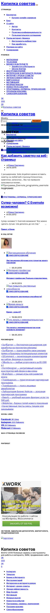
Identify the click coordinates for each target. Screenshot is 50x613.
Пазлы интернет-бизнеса (18, 38)
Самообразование (16, 93)
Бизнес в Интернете (17, 64)
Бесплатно (11, 15)
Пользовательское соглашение (26, 35)
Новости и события (17, 87)
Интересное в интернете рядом (23, 73)
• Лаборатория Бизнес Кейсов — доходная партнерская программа (23, 393)
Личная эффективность (19, 78)
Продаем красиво (16, 91)
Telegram (11, 62)
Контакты (16, 29)
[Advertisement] (21, 463)
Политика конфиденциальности (26, 32)
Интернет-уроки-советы (19, 75)
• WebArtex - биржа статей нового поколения (24, 403)
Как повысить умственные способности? (24, 296)
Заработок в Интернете (23, 66)
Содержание (12, 50)
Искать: (4, 118)
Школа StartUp (19, 69)
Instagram (12, 60)
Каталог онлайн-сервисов (24, 17)
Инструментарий (15, 71)
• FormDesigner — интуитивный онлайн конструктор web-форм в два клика (21, 369)
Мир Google (13, 80)
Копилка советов (18, 3)
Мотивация (12, 82)
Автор (15, 26)
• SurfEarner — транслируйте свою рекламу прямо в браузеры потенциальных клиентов (24, 352)
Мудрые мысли (14, 84)
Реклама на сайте (14, 47)
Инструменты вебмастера (24, 41)
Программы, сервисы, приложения (26, 89)
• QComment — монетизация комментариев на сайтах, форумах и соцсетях (24, 358)
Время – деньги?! (13, 312)
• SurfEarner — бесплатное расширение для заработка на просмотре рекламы (24, 346)
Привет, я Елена (8, 229)
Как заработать (19, 44)
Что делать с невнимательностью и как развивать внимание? (23, 328)
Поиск (36, 121)
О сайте (10, 23)
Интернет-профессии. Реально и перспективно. (26, 278)
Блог (8, 20)
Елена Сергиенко (16, 165)
